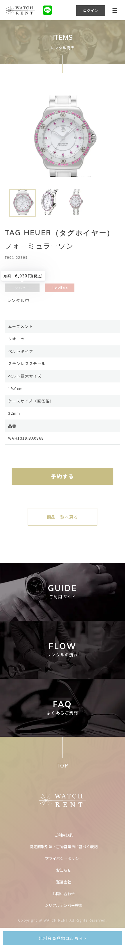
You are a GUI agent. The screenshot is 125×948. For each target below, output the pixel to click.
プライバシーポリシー (64, 858)
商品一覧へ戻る (62, 517)
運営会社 (63, 881)
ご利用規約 (63, 835)
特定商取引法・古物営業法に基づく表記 (64, 846)
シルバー (22, 287)
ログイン (91, 10)
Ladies (60, 287)
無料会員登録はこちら (62, 938)
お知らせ (63, 870)
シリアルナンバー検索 (64, 905)
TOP (62, 765)
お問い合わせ (63, 893)
